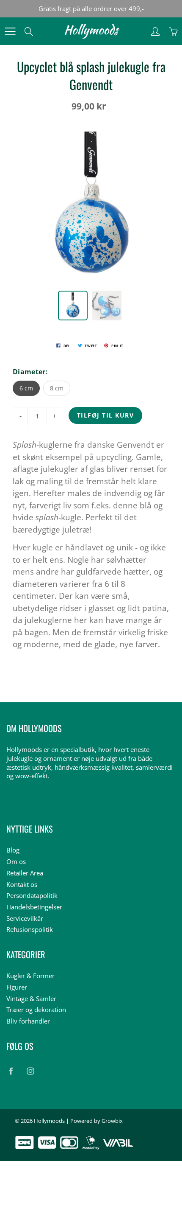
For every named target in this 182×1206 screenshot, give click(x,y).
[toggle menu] (10, 31)
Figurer (16, 987)
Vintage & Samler (31, 999)
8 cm (56, 388)
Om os (16, 862)
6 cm (26, 388)
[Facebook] (10, 1070)
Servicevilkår (24, 918)
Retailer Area (24, 873)
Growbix (112, 1121)
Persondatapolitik (32, 896)
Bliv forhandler (28, 1021)
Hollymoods (49, 1121)
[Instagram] (30, 1070)
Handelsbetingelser (34, 907)
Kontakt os (21, 885)
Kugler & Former (30, 976)
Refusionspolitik (29, 930)
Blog (12, 850)
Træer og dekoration (36, 1010)
